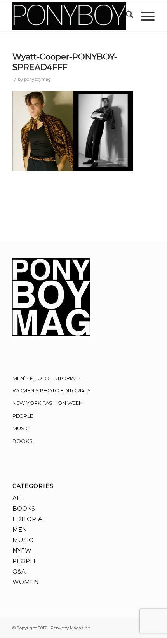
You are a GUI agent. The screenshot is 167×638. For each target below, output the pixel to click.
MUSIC (21, 428)
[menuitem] (125, 15)
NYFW (21, 550)
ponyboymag (37, 79)
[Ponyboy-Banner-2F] (69, 15)
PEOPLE (22, 416)
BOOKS (22, 441)
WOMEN (25, 582)
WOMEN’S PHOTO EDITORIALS (51, 390)
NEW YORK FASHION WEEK (47, 403)
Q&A (19, 571)
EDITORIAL (29, 519)
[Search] (125, 15)
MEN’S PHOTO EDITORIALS (46, 378)
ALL (18, 498)
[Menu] (144, 15)
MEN (19, 529)
